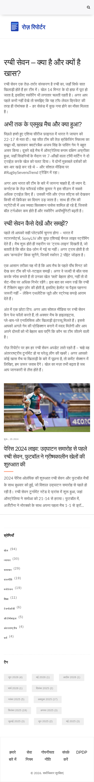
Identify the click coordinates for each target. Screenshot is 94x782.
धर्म (9, 637)
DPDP (81, 752)
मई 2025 (73, 721)
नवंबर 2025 (16, 699)
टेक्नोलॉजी (12, 608)
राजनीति (12, 579)
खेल (10, 550)
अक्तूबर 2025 (47, 699)
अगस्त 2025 (48, 710)
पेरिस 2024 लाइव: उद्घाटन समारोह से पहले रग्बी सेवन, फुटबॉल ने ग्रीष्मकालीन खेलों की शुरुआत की (45, 456)
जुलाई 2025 (16, 721)
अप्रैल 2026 (71, 677)
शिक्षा (10, 599)
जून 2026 (15, 677)
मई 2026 (43, 677)
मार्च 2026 (15, 688)
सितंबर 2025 (17, 710)
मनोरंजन (13, 589)
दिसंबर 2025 (44, 688)
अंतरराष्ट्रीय (14, 628)
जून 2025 (45, 721)
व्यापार (11, 560)
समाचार (12, 569)
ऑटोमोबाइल (13, 618)
